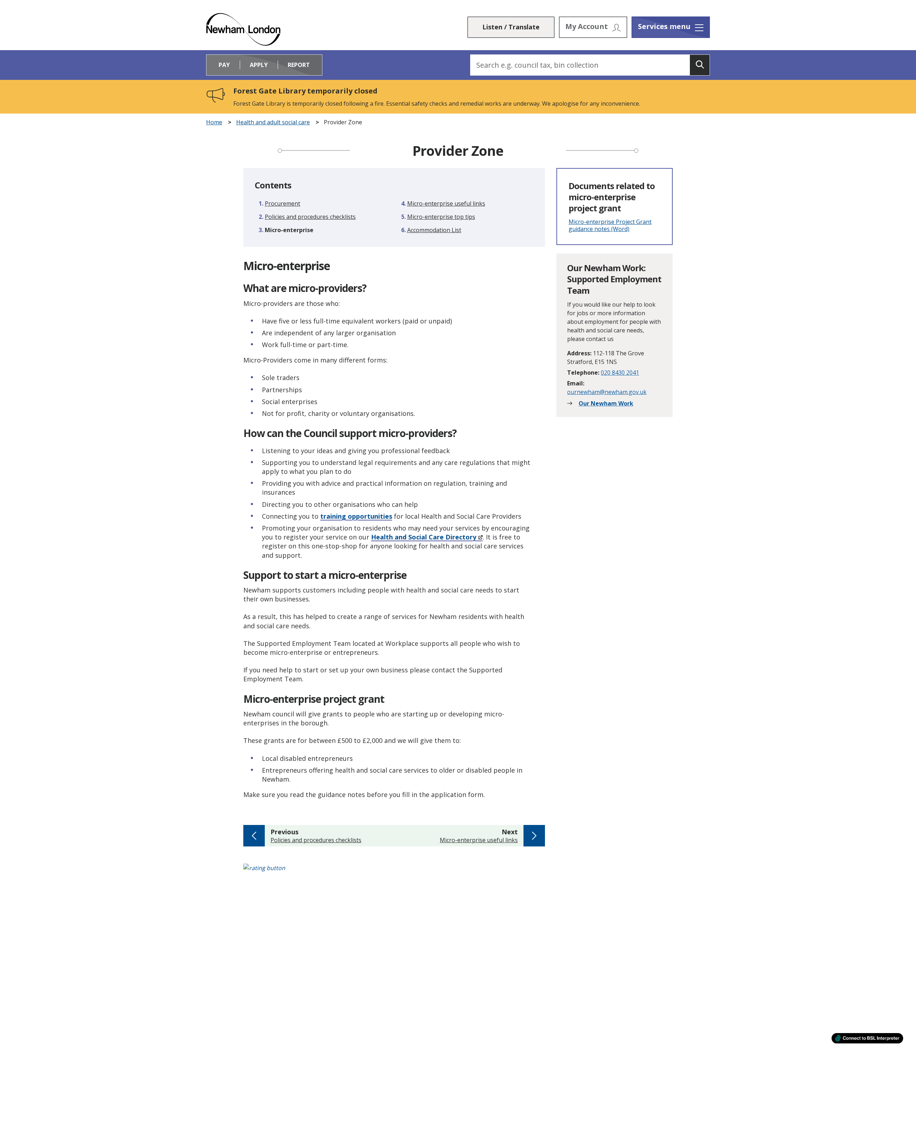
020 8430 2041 (620, 372)
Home (214, 122)
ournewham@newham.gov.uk (607, 392)
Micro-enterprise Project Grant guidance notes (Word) (610, 225)
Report (299, 65)
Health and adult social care (273, 122)
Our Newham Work (606, 403)
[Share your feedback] (458, 872)
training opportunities (356, 516)
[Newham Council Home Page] (243, 29)
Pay (224, 65)
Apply (259, 65)
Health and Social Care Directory (423, 537)
